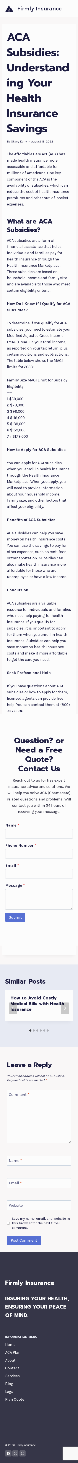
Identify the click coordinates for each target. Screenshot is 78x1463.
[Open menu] (69, 8)
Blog (9, 1383)
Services (12, 1376)
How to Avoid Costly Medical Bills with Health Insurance (37, 1003)
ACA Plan (13, 1352)
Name (12, 825)
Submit (15, 917)
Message (15, 885)
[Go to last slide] (13, 1008)
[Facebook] (8, 1453)
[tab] (30, 1030)
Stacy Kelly (19, 141)
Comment (19, 1094)
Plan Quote (14, 1399)
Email (12, 865)
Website (16, 1205)
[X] (15, 1453)
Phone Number (20, 845)
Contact (12, 1368)
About (10, 1360)
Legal (10, 1391)
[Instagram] (23, 1453)
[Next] (65, 1008)
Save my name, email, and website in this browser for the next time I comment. (41, 1223)
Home (10, 1344)
